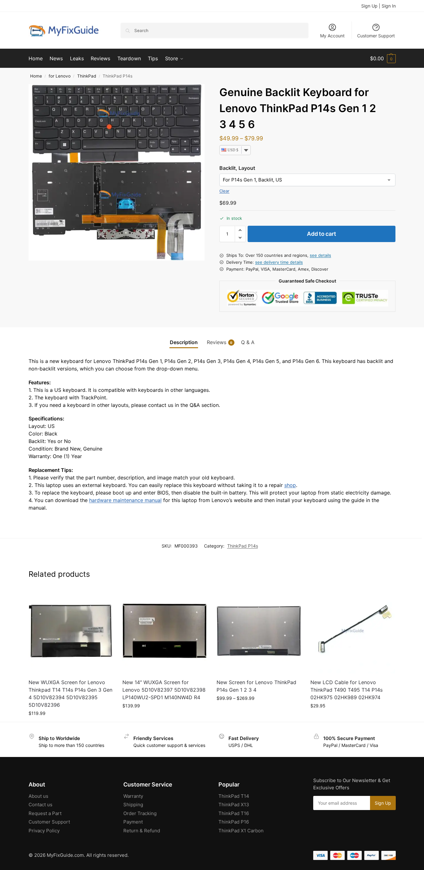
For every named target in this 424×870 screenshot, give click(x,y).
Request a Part (45, 813)
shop (290, 485)
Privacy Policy (44, 831)
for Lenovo (60, 75)
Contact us (40, 805)
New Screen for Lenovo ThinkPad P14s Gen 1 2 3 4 (256, 686)
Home (36, 75)
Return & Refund (141, 831)
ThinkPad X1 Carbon (241, 831)
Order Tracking (140, 813)
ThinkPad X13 (233, 805)
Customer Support (376, 35)
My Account (332, 35)
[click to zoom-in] (117, 172)
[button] (383, 58)
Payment (133, 822)
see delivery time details (279, 262)
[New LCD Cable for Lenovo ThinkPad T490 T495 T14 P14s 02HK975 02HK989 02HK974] (352, 631)
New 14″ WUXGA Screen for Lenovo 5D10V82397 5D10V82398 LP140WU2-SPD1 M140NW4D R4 (164, 689)
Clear (224, 190)
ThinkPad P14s (242, 545)
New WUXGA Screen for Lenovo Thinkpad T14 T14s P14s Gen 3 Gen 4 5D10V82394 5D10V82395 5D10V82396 (70, 693)
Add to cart (321, 233)
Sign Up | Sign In (378, 5)
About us (38, 796)
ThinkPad (86, 75)
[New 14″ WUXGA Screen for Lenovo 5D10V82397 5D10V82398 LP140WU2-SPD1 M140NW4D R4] (164, 631)
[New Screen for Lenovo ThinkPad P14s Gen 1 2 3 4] (259, 631)
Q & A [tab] (248, 342)
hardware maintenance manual (125, 500)
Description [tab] (184, 342)
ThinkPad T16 (233, 813)
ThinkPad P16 (233, 822)
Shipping (133, 805)
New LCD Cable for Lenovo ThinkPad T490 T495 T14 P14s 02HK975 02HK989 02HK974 (346, 689)
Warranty (133, 796)
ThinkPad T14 (233, 796)
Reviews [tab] (220, 342)
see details (320, 255)
